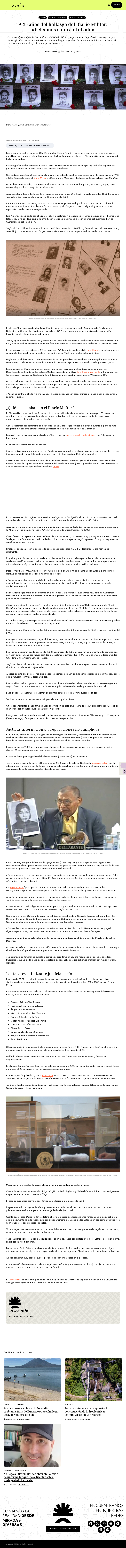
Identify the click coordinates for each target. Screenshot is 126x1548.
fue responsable (99, 763)
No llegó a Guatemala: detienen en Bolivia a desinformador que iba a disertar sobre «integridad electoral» (31, 1477)
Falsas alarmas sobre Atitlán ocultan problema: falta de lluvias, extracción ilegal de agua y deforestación (31, 1411)
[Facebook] (91, 1524)
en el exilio (47, 1075)
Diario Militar (39, 178)
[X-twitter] (97, 1524)
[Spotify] (107, 1530)
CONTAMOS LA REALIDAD (18, 1518)
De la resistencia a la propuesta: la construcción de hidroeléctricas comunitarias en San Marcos (86, 1411)
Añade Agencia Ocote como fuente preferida (29, 145)
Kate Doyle (92, 350)
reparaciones (17, 887)
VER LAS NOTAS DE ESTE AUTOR (22, 1316)
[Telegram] (118, 1524)
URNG (56, 466)
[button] (5, 4)
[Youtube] (111, 1524)
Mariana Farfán (51, 51)
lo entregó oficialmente (88, 372)
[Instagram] (104, 1524)
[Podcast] (101, 1530)
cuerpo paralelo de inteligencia (80, 435)
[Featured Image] (32, 1379)
